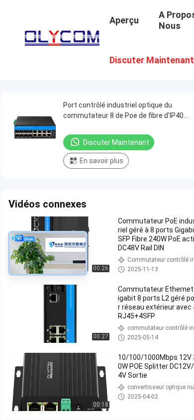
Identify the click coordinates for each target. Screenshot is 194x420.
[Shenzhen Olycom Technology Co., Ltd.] (62, 36)
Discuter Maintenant (116, 142)
